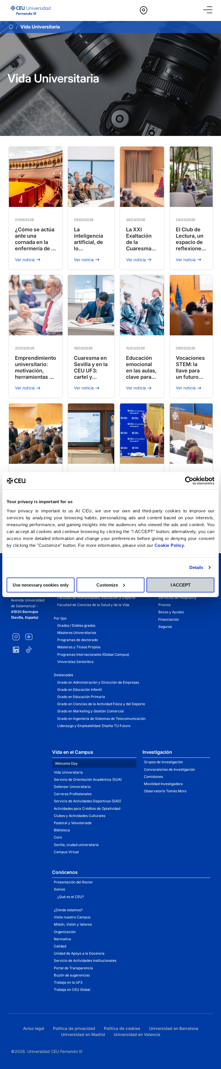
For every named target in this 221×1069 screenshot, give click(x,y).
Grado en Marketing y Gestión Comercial (90, 711)
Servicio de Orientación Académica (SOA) (88, 779)
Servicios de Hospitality (177, 597)
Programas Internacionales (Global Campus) (93, 654)
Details (196, 567)
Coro (58, 837)
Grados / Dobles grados (76, 625)
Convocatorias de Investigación (169, 769)
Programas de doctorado (77, 640)
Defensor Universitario (72, 787)
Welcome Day (66, 763)
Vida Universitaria (68, 772)
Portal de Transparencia (73, 968)
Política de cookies (122, 1028)
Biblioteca (62, 830)
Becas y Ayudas (171, 612)
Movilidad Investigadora (163, 784)
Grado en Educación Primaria (81, 697)
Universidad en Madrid (83, 1034)
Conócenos (65, 872)
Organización (65, 932)
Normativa (62, 939)
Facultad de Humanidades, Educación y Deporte (96, 597)
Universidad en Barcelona (173, 1028)
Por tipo (60, 618)
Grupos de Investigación (163, 762)
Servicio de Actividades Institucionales (85, 960)
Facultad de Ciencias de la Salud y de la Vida (93, 605)
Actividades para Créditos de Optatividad (87, 808)
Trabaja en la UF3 (68, 982)
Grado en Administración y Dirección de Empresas (98, 682)
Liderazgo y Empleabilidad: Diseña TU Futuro (93, 726)
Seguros (165, 626)
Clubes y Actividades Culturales (79, 816)
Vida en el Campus (72, 752)
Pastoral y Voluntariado (73, 823)
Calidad (60, 946)
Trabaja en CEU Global (72, 989)
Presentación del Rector (73, 882)
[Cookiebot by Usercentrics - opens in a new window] (189, 480)
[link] (168, 10)
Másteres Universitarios (76, 632)
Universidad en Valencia (137, 1034)
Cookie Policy (169, 545)
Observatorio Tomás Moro (165, 791)
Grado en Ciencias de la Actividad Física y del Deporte (101, 704)
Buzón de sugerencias (72, 975)
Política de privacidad (74, 1028)
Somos (59, 889)
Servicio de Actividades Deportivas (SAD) (87, 801)
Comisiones (153, 776)
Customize (107, 584)
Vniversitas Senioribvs (75, 662)
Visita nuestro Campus (72, 917)
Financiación (168, 619)
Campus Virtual (66, 852)
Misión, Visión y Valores (73, 924)
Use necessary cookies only (40, 584)
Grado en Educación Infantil (79, 689)
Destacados (63, 675)
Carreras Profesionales (73, 794)
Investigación (157, 752)
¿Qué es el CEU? (70, 897)
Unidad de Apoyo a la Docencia (79, 953)
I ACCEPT (180, 584)
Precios (164, 605)
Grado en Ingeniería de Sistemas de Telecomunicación (101, 718)
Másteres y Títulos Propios (78, 647)
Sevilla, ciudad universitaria (76, 845)
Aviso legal (33, 1028)
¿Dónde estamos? (68, 910)
